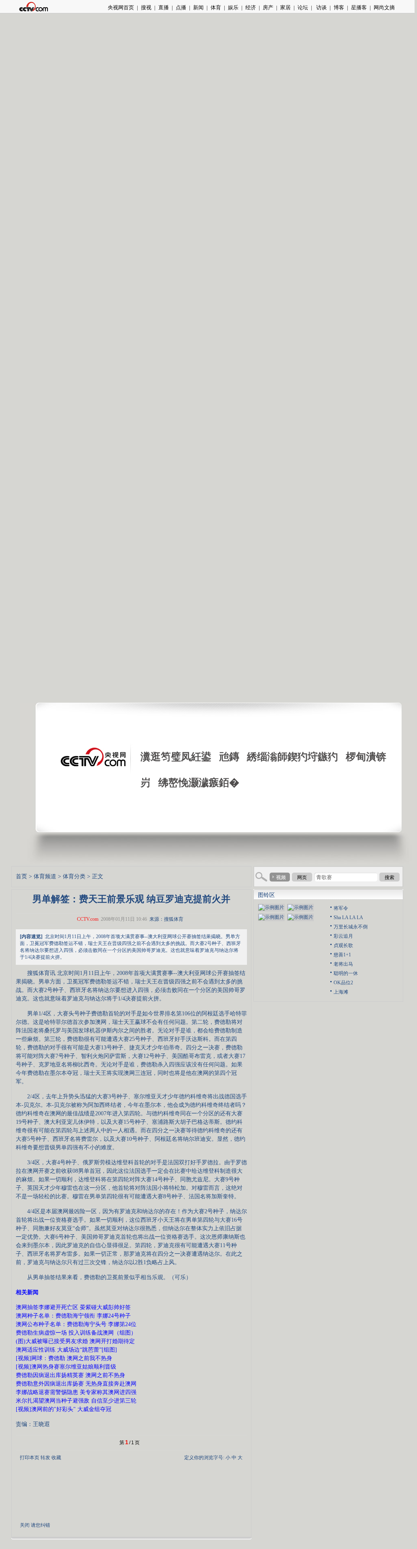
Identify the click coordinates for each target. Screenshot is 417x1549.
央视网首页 (121, 7)
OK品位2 (343, 982)
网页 (302, 877)
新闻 (198, 7)
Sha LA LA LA (348, 917)
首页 (21, 876)
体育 (216, 7)
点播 (181, 7)
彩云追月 (343, 936)
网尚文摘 (384, 7)
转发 (45, 1457)
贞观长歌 (343, 945)
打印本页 (29, 1457)
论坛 (303, 7)
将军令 (341, 908)
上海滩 (341, 992)
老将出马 (343, 964)
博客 (339, 7)
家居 (285, 7)
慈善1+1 (342, 955)
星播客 (359, 7)
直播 (163, 7)
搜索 (389, 877)
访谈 (321, 7)
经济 (250, 7)
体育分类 (74, 876)
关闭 (25, 1525)
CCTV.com (87, 919)
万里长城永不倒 (351, 927)
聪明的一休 (346, 973)
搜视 (146, 7)
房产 (268, 7)
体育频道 (45, 876)
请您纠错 (40, 1525)
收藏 (56, 1457)
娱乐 (233, 7)
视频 (281, 877)
